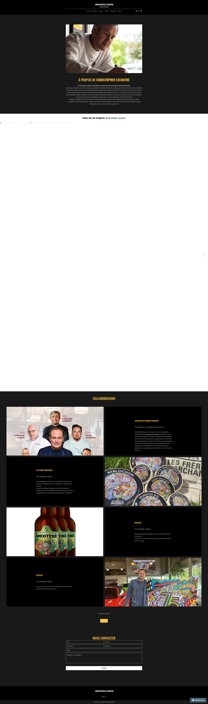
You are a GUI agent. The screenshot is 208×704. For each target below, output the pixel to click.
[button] (141, 11)
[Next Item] (203, 256)
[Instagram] (136, 11)
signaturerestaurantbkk (151, 434)
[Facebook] (139, 11)
